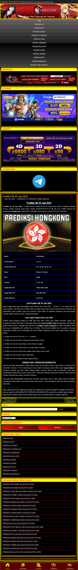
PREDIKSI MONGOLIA (39, 61)
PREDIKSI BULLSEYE (39, 47)
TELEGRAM (69, 568)
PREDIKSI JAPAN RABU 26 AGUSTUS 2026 (19, 506)
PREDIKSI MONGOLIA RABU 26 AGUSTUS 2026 (21, 502)
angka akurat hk (13, 390)
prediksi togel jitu (62, 394)
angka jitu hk (40, 390)
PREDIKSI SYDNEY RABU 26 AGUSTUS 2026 (20, 495)
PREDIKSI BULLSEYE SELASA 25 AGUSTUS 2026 (22, 552)
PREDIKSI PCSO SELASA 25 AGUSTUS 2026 (20, 534)
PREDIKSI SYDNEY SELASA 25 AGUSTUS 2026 (21, 531)
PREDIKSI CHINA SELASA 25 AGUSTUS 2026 (20, 548)
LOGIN (20, 427)
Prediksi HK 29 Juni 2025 (15, 196)
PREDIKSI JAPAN (39, 50)
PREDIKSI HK (39, 24)
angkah (62, 390)
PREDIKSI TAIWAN (39, 54)
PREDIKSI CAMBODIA (39, 43)
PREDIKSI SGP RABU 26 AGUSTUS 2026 (18, 484)
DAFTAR (38, 568)
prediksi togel (62, 392)
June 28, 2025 (9, 199)
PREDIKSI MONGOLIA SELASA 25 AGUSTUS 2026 (22, 538)
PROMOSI (54, 568)
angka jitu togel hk (52, 390)
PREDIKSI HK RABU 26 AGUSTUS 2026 (18, 488)
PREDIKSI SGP (39, 28)
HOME (7, 568)
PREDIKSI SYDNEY (39, 32)
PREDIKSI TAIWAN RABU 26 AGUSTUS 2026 (20, 509)
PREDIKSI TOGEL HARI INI (38, 65)
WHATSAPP (23, 568)
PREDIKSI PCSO (39, 58)
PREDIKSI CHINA (39, 39)
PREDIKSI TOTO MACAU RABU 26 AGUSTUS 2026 (22, 491)
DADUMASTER (21, 392)
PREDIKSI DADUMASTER (10, 2)
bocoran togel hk (9, 392)
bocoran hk (70, 390)
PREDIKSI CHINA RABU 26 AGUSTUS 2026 (19, 513)
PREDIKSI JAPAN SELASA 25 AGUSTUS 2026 (20, 541)
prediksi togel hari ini (34, 394)
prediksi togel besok (19, 394)
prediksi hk (53, 392)
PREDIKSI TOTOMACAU (39, 35)
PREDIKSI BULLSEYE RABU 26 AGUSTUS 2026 (21, 516)
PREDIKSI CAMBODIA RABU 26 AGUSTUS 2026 (21, 520)
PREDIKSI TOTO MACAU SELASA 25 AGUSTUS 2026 (23, 527)
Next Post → (71, 400)
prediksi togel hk (49, 394)
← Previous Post (8, 400)
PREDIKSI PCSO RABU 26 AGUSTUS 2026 (19, 498)
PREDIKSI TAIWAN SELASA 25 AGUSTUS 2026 (20, 545)
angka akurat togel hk (27, 390)
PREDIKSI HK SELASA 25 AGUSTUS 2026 (19, 523)
